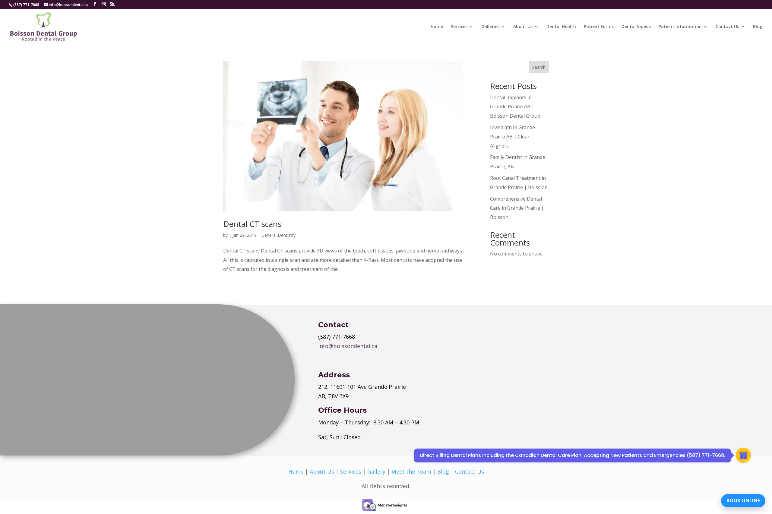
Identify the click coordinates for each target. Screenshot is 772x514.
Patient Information (680, 26)
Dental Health (561, 26)
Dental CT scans (252, 223)
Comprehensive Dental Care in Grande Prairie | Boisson (517, 208)
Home (437, 26)
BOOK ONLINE (743, 500)
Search (539, 67)
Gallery (376, 471)
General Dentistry (278, 235)
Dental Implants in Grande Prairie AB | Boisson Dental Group (515, 106)
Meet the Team (411, 471)
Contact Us (727, 26)
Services (459, 26)
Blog (757, 26)
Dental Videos (636, 26)
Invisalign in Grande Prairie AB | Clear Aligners (512, 136)
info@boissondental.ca (347, 346)
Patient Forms (599, 26)
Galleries (490, 26)
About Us (523, 26)
